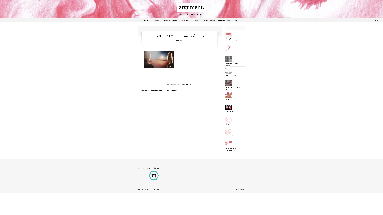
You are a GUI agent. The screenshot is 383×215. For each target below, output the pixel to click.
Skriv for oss (224, 20)
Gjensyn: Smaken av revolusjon (232, 64)
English (196, 20)
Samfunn (185, 20)
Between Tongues (231, 136)
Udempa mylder (231, 75)
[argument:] (191, 8)
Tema (146, 20)
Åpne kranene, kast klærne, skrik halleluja (234, 88)
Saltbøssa (229, 51)
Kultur (157, 20)
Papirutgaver (209, 20)
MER (235, 20)
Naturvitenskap (171, 20)
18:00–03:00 (230, 111)
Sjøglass (228, 124)
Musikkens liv (230, 99)
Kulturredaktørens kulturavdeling (231, 149)
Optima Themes (155, 189)
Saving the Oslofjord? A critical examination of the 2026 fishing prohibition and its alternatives (234, 40)
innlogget (152, 91)
